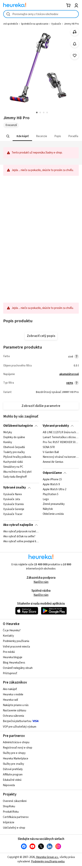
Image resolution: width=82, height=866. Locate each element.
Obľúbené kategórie (18, 425)
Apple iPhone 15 (52, 479)
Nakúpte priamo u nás (16, 705)
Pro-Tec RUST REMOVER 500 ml (61, 442)
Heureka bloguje (12, 657)
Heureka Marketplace (15, 759)
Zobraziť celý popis (41, 336)
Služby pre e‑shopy (14, 753)
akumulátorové (69, 374)
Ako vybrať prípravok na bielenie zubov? (21, 531)
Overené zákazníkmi (15, 801)
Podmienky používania (16, 641)
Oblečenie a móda (53, 514)
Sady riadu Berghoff (15, 477)
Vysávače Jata (11, 499)
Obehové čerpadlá (14, 447)
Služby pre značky (13, 764)
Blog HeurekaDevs (14, 663)
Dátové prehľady (13, 769)
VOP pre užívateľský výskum (19, 727)
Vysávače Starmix (13, 504)
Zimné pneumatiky (54, 504)
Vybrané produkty (56, 425)
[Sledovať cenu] (75, 44)
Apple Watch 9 (51, 484)
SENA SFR (49, 447)
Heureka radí (10, 700)
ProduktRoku (11, 812)
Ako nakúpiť (10, 689)
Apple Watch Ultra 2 (54, 489)
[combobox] (41, 14)
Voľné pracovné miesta (16, 647)
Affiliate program (13, 775)
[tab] (22, 136)
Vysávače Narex (12, 494)
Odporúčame (52, 473)
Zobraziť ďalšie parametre (41, 406)
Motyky (7, 432)
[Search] (8, 136)
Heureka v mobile (13, 694)
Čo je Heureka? (12, 630)
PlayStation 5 (50, 494)
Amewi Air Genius (53, 462)
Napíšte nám (41, 582)
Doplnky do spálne (14, 437)
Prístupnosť (10, 673)
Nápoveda (9, 785)
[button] (22, 136)
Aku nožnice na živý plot (17, 472)
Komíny (7, 442)
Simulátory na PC (13, 467)
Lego (46, 499)
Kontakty (8, 636)
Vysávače (56, 24)
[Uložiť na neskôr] (75, 55)
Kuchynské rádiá (13, 462)
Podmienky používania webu (48, 862)
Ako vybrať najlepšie (18, 525)
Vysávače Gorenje (13, 509)
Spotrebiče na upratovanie (34, 24)
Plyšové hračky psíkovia (17, 457)
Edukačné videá (12, 780)
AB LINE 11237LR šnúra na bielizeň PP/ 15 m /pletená (61, 432)
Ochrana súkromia (13, 716)
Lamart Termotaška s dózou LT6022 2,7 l (61, 437)
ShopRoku (9, 806)
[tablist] (41, 136)
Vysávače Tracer (13, 514)
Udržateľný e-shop (14, 828)
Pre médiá (9, 652)
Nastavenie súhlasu (14, 711)
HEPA (69, 383)
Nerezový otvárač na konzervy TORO (61, 457)
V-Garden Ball (51, 452)
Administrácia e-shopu (16, 742)
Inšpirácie (8, 822)
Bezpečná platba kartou (17, 721)
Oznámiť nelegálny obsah (18, 668)
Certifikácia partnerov (16, 817)
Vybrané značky (14, 487)
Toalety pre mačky (14, 452)
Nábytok (48, 509)
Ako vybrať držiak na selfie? (19, 536)
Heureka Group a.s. (47, 857)
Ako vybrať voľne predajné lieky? (21, 541)
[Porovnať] (75, 32)
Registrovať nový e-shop (17, 748)
